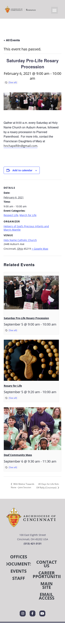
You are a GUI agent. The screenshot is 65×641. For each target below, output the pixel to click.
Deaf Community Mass (18, 455)
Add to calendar (22, 170)
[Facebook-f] (32, 613)
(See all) (13, 82)
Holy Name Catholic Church (20, 240)
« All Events (12, 40)
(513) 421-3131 (33, 543)
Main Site (46, 585)
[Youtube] (42, 613)
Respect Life (11, 215)
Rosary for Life (13, 385)
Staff (18, 578)
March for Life (28, 215)
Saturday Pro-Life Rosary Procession (26, 318)
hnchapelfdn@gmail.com (20, 146)
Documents (18, 564)
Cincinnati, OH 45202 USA (32, 539)
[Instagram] (22, 613)
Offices (18, 557)
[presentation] (31, 292)
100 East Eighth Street (32, 535)
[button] (54, 10)
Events (18, 571)
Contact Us (46, 564)
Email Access (46, 596)
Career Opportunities (46, 574)
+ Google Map (40, 248)
